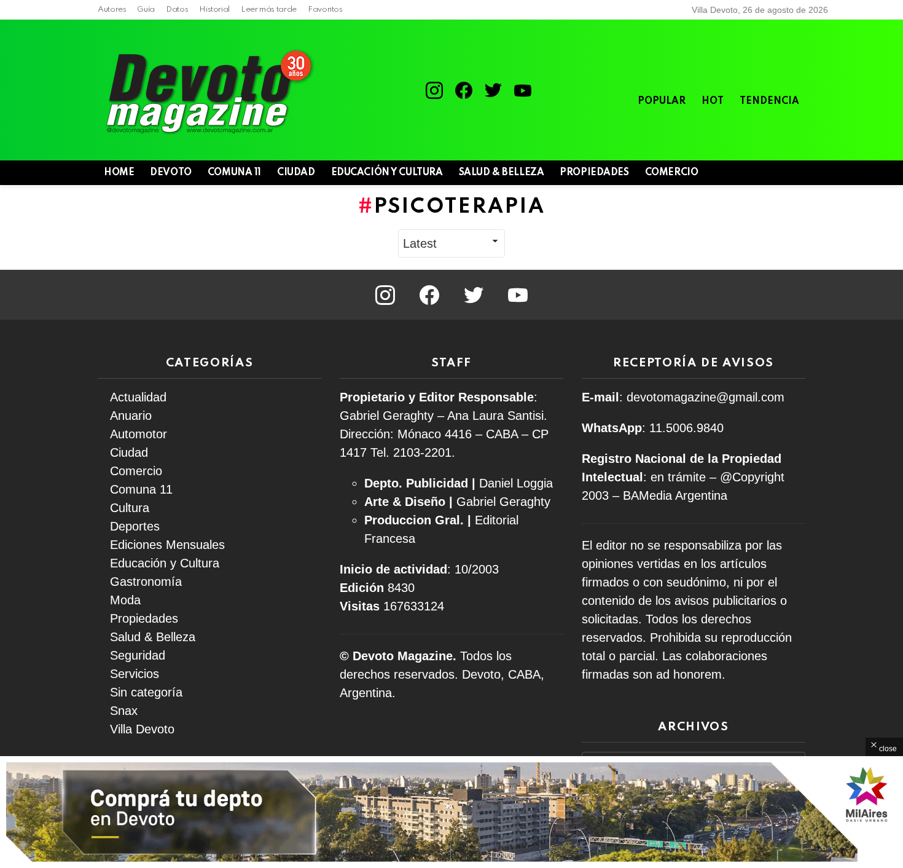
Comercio (671, 173)
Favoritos (325, 10)
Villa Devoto (142, 729)
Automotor (138, 434)
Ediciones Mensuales (167, 544)
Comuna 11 (234, 173)
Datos (177, 10)
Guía (146, 10)
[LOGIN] (798, 172)
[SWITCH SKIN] (756, 172)
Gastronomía (146, 581)
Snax (124, 710)
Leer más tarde (269, 10)
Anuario (131, 415)
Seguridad (137, 655)
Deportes (135, 526)
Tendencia (769, 101)
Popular (662, 101)
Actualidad (138, 397)
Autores (112, 10)
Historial (214, 10)
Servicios (134, 674)
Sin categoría (146, 692)
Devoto (170, 173)
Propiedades (594, 173)
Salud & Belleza (501, 173)
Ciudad (296, 173)
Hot (713, 101)
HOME (119, 173)
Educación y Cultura (387, 173)
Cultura (129, 508)
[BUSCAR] (777, 172)
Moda (125, 600)
